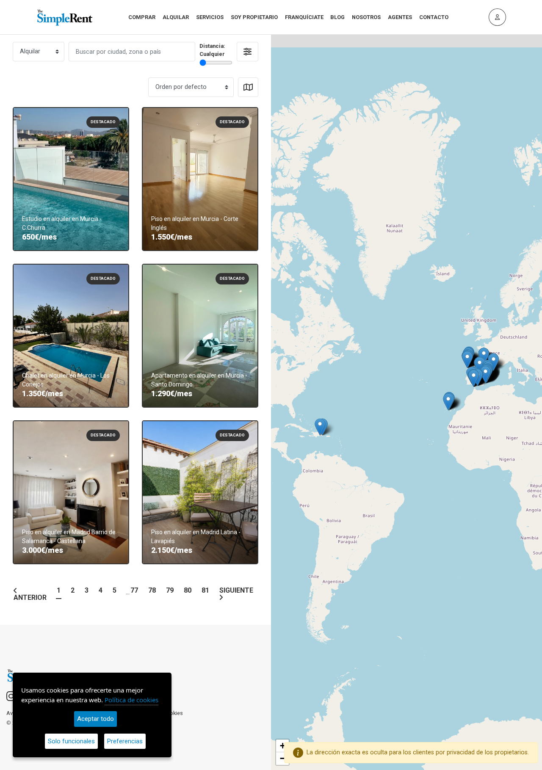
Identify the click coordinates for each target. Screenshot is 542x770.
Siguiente (236, 590)
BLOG (337, 17)
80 (187, 590)
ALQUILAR (176, 17)
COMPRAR (141, 17)
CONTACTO (433, 17)
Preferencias (125, 741)
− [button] (282, 758)
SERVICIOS (210, 17)
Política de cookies (131, 699)
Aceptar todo (95, 719)
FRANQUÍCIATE (304, 17)
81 (205, 590)
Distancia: (212, 50)
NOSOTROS (366, 17)
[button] (247, 51)
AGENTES (400, 17)
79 (170, 590)
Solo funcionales (71, 741)
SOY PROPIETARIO (254, 17)
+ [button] (282, 745)
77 (134, 590)
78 (152, 590)
